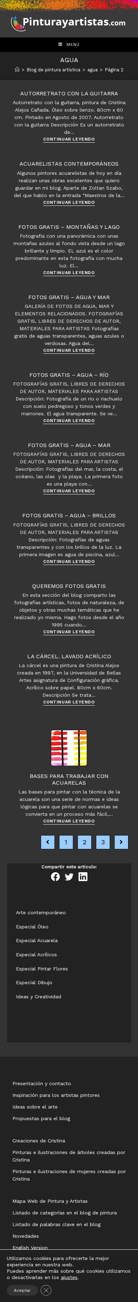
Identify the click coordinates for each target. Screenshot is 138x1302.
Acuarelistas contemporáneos (69, 163)
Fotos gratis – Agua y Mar (69, 297)
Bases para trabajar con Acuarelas (69, 779)
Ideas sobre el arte (35, 1107)
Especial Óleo (32, 926)
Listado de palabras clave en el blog (56, 1224)
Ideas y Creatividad (38, 996)
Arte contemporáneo (41, 912)
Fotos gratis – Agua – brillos (69, 515)
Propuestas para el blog (41, 1118)
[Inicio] (17, 69)
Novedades (25, 1236)
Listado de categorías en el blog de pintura (64, 1212)
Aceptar (22, 1290)
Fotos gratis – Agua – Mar (69, 445)
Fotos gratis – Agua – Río (69, 374)
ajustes (69, 1277)
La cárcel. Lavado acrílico (69, 656)
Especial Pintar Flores (42, 968)
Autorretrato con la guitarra (69, 93)
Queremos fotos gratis (69, 586)
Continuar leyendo (68, 139)
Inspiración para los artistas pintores (56, 1095)
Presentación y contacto (41, 1083)
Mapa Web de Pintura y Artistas (50, 1201)
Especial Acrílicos (36, 954)
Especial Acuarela (37, 940)
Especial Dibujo (34, 982)
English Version (30, 1247)
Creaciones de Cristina (38, 1140)
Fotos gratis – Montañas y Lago (69, 227)
